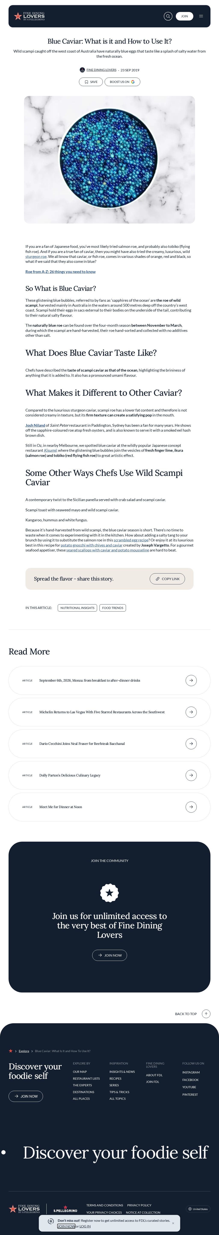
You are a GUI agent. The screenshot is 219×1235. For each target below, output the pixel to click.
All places (81, 1098)
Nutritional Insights (77, 608)
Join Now (113, 955)
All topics (118, 1098)
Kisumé (50, 450)
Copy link (171, 579)
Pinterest (190, 1094)
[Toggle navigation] (201, 16)
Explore (24, 1051)
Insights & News (122, 1071)
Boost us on (119, 82)
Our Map (80, 1071)
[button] (168, 16)
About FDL (154, 1075)
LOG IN (85, 1226)
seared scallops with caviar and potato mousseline (107, 550)
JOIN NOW (66, 1226)
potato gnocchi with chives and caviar (92, 545)
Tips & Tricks (119, 1092)
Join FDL (152, 1081)
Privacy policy (139, 1205)
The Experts (82, 1085)
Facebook (190, 1079)
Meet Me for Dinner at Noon (60, 807)
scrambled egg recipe (131, 540)
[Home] (29, 14)
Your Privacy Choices (104, 1212)
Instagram (191, 1072)
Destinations (83, 1092)
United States (200, 1209)
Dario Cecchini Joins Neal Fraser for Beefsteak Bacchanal (82, 743)
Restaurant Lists (86, 1078)
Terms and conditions (104, 1205)
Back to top (186, 1014)
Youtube (189, 1087)
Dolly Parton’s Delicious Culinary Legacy (70, 775)
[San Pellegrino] (65, 1210)
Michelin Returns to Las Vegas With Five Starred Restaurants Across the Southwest (102, 712)
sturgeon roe (36, 256)
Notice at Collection (143, 1212)
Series (114, 1085)
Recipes (115, 1078)
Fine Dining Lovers (101, 70)
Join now (29, 1096)
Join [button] (184, 16)
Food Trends (112, 608)
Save (94, 82)
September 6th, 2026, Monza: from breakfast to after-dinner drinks (89, 680)
